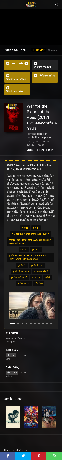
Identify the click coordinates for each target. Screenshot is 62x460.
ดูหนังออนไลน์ (41, 271)
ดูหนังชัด (22, 265)
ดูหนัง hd (36, 249)
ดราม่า (23, 249)
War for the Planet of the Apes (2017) (30, 234)
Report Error (38, 50)
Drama (30, 150)
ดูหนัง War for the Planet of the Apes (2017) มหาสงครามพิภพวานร (27, 257)
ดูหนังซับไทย (37, 265)
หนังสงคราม (24, 283)
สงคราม (36, 277)
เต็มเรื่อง (39, 283)
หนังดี (47, 277)
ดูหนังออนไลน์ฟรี (19, 277)
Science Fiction (45, 150)
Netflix (25, 227)
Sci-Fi (36, 227)
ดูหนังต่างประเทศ (21, 271)
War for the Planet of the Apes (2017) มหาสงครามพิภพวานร (30, 242)
